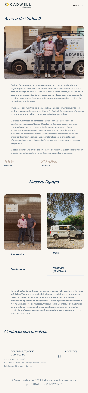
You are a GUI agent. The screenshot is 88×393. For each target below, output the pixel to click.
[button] (76, 5)
